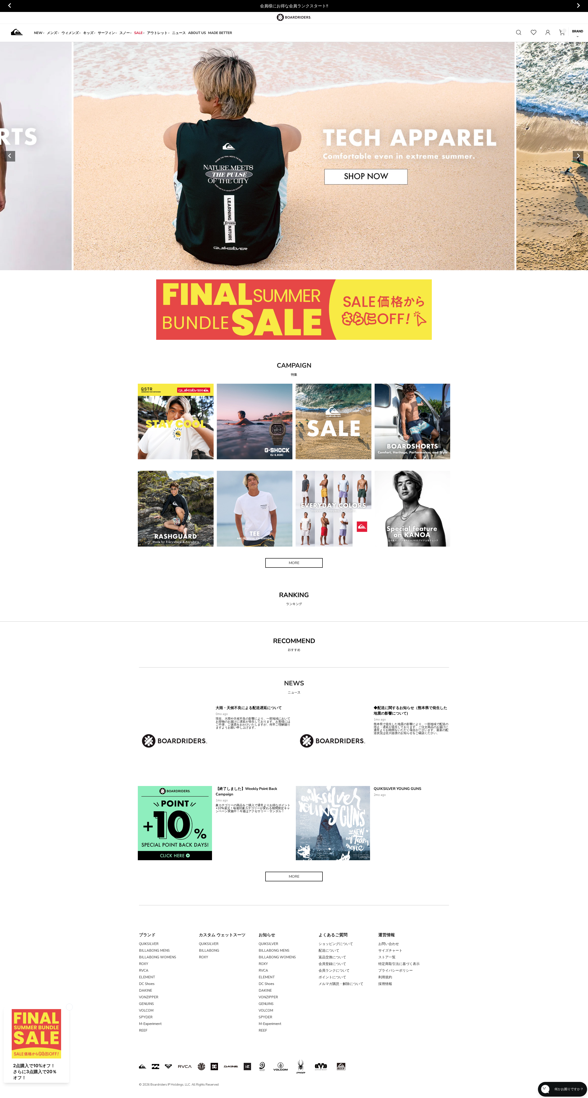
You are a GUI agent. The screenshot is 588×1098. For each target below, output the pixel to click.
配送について (329, 950)
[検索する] (518, 33)
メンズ (52, 33)
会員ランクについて (334, 970)
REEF (143, 1030)
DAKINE (145, 990)
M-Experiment (150, 1023)
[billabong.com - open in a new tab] (155, 1066)
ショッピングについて (336, 944)
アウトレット (157, 33)
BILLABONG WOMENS (157, 957)
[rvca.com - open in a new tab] (185, 1066)
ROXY (143, 964)
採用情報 (385, 984)
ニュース (179, 33)
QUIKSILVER (148, 944)
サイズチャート (390, 950)
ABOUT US (197, 33)
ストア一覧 (387, 957)
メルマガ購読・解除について (341, 984)
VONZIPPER (148, 997)
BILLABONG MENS (154, 950)
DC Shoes (147, 984)
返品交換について (332, 957)
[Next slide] (578, 6)
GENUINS (146, 1004)
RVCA (143, 970)
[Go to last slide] (10, 6)
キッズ (88, 33)
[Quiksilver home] (17, 33)
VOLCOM (146, 1010)
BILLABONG (209, 950)
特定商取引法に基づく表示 (399, 964)
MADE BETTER (220, 33)
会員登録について (332, 964)
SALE (138, 33)
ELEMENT (147, 977)
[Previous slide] (10, 156)
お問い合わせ (388, 944)
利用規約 (385, 977)
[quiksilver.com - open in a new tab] (142, 1066)
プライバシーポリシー (395, 970)
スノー (124, 33)
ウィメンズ (70, 33)
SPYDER (146, 1017)
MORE (294, 562)
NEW (38, 33)
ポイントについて (332, 977)
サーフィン (106, 33)
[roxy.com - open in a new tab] (168, 1066)
